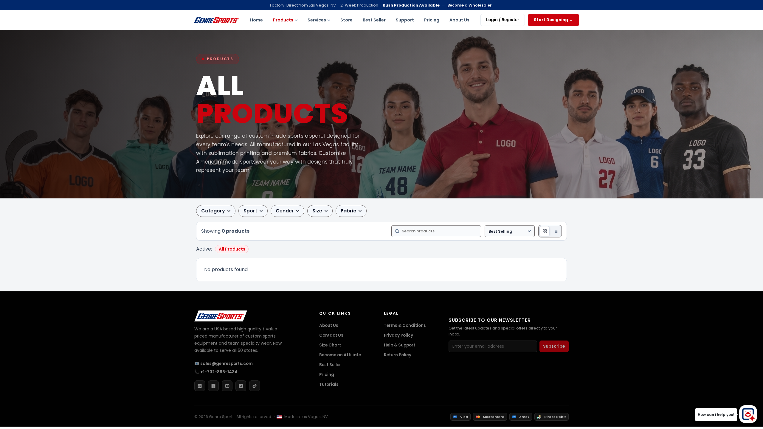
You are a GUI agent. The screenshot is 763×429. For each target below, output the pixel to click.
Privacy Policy (398, 335)
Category (213, 210)
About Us (459, 20)
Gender (285, 210)
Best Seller (374, 20)
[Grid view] (544, 231)
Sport (250, 210)
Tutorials (329, 384)
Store (346, 20)
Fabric (348, 210)
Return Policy (397, 355)
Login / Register (502, 20)
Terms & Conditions (405, 325)
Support (405, 20)
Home (256, 20)
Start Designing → (553, 20)
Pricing (431, 20)
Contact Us (331, 335)
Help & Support (399, 345)
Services (317, 20)
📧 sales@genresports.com (223, 363)
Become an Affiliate (340, 355)
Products (283, 20)
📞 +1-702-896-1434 (216, 372)
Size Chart (330, 345)
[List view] (555, 231)
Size (317, 210)
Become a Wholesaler (469, 5)
